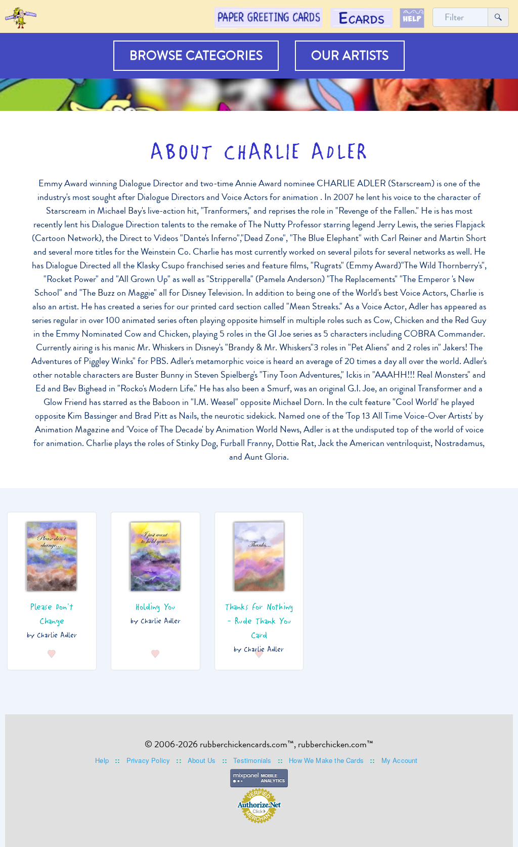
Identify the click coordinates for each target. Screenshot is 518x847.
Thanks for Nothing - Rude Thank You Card (259, 620)
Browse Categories (196, 56)
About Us (201, 760)
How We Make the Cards (326, 760)
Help (102, 760)
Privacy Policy (148, 760)
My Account (399, 760)
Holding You (155, 606)
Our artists (349, 56)
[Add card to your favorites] (52, 652)
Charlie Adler (57, 634)
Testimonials (252, 760)
